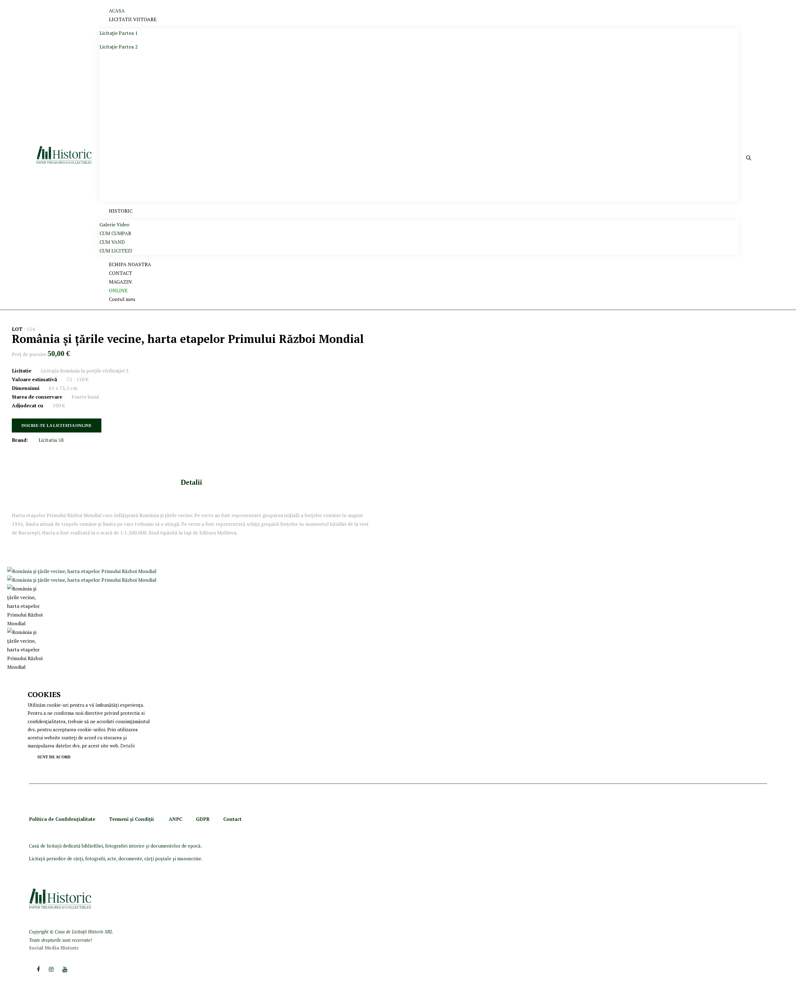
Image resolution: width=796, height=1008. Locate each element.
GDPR (203, 819)
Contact (232, 819)
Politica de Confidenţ (54, 819)
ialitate (87, 819)
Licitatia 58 (51, 440)
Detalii (191, 482)
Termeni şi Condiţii (132, 819)
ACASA (117, 10)
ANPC (175, 819)
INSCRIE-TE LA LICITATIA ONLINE (56, 425)
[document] (90, 726)
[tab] (191, 482)
